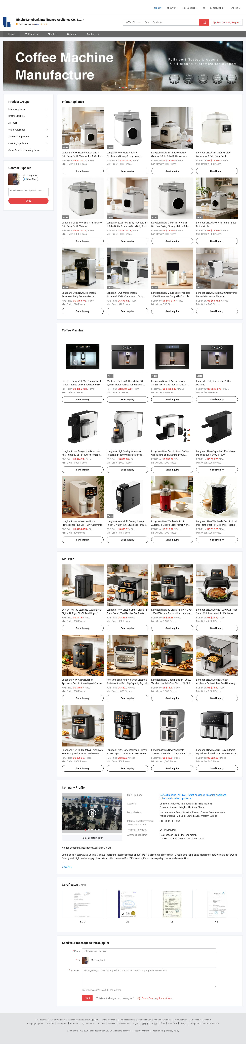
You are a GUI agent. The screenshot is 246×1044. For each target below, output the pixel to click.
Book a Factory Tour (92, 837)
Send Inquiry (82, 171)
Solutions (72, 34)
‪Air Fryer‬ (182, 794)
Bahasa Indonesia (210, 1023)
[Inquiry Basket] (204, 7)
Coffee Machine (16, 116)
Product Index (181, 1019)
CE (127, 921)
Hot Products (41, 1019)
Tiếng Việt (194, 1023)
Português (62, 1023)
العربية (135, 1023)
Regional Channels (162, 1019)
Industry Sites (144, 1019)
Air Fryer (12, 122)
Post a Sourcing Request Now (155, 998)
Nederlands (124, 1023)
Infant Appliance (16, 109)
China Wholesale (109, 1019)
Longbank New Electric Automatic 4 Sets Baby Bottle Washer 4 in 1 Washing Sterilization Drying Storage (82, 156)
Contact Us (93, 34)
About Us (52, 34)
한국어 (145, 1023)
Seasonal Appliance (18, 136)
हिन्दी (163, 1023)
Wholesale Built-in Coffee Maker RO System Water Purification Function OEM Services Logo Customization (125, 384)
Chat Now (31, 179)
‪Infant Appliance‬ (196, 794)
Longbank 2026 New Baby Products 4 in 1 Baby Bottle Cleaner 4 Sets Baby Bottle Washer (127, 226)
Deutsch (111, 1023)
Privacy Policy (172, 1030)
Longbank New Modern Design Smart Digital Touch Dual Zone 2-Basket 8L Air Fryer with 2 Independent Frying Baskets (217, 753)
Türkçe (183, 1023)
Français (74, 1023)
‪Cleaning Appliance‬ (216, 794)
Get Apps (218, 7)
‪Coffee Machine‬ (168, 794)
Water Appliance (16, 129)
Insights (207, 1019)
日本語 (154, 1023)
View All (66, 866)
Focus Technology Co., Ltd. (101, 1030)
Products (33, 34)
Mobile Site (195, 1019)
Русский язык (88, 1023)
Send (87, 998)
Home (11, 34)
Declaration (157, 1030)
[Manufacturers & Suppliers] (24, 7)
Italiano (101, 1023)
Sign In (157, 7)
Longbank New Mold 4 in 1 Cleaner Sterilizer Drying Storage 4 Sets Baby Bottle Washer (170, 226)
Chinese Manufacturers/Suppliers (83, 1019)
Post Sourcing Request (228, 22)
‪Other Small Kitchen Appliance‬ (175, 798)
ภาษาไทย (172, 1023)
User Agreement (142, 1030)
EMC (82, 921)
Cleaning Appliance (18, 143)
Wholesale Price (127, 1019)
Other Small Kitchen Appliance (23, 150)
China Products (58, 1019)
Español (50, 1023)
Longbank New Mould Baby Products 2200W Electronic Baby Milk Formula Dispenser (170, 296)
